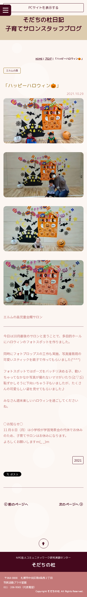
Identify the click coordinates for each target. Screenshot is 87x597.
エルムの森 (12, 70)
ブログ (48, 58)
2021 (78, 460)
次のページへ (69, 504)
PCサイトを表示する (43, 7)
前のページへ (18, 504)
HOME (38, 58)
